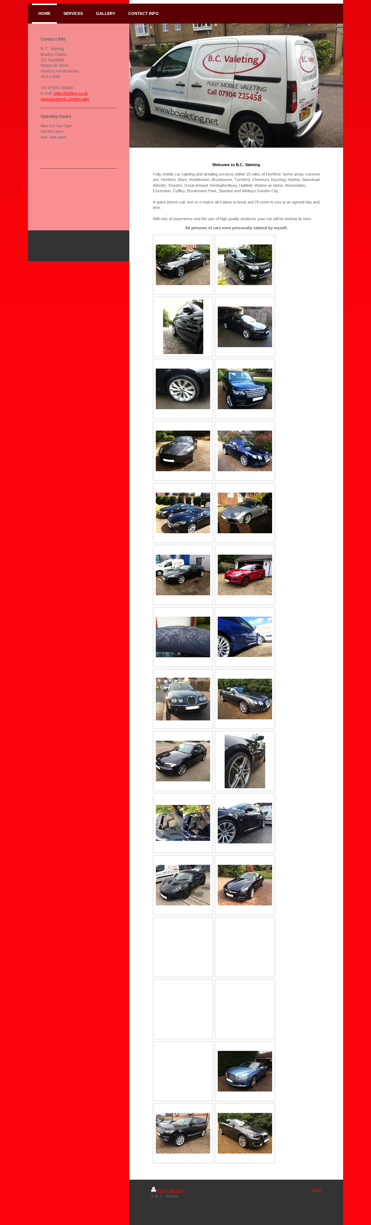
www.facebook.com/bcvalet (65, 99)
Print (162, 1190)
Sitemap (176, 1190)
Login (316, 1189)
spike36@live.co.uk (71, 93)
